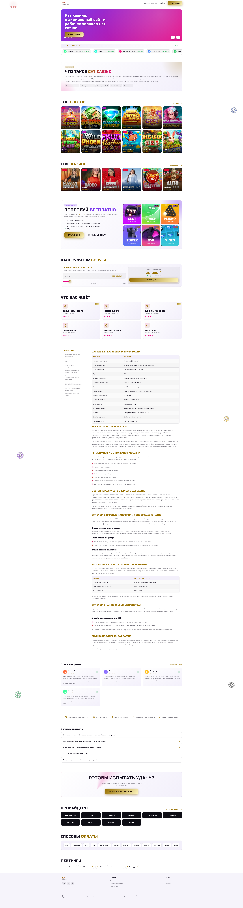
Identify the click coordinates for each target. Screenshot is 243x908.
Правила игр (114, 886)
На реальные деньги (97, 235)
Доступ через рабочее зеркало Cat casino (72, 371)
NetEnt (91, 815)
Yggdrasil (172, 815)
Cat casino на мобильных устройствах (73, 389)
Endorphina (70, 822)
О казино (168, 881)
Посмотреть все (173, 809)
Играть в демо (74, 235)
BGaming (111, 822)
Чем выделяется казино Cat (72, 360)
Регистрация (175, 3)
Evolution (131, 815)
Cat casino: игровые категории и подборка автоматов (72, 377)
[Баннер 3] (71, 37)
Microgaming (152, 815)
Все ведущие (175, 165)
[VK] (68, 883)
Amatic (131, 822)
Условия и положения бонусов (119, 889)
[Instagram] (72, 883)
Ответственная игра (116, 883)
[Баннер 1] (64, 37)
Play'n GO (111, 815)
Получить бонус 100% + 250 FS (121, 792)
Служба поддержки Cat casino (72, 394)
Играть (29, 902)
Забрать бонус (75, 33)
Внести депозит (154, 280)
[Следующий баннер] (178, 37)
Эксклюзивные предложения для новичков (73, 384)
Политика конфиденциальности (120, 881)
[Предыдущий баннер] (173, 37)
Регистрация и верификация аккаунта (72, 366)
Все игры (176, 103)
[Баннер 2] (68, 37)
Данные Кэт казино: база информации (72, 355)
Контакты (168, 883)
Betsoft (91, 822)
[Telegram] (64, 883)
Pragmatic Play (70, 815)
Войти (162, 3)
